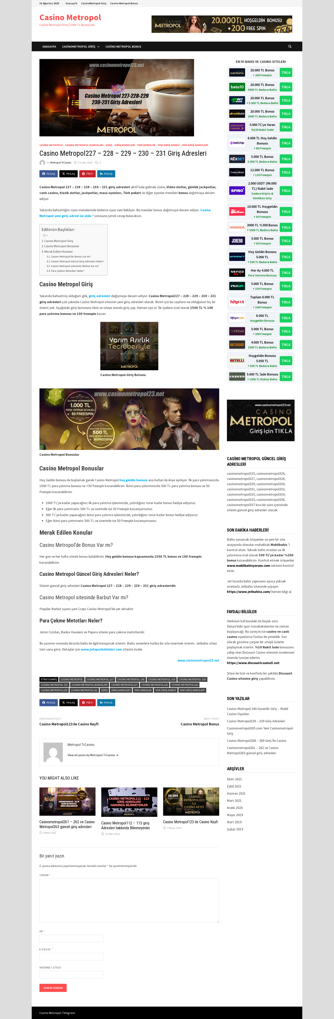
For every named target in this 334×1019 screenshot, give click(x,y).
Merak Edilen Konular (58, 251)
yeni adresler (146, 145)
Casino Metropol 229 (161, 679)
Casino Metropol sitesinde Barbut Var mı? (75, 266)
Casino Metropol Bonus (124, 3)
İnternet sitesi (50, 967)
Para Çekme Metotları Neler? (67, 271)
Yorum (45, 875)
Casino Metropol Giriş (58, 241)
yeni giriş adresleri (195, 145)
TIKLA (286, 72)
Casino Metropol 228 (131, 679)
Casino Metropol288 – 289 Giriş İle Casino (256, 740)
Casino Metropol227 (124, 684)
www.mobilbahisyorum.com (248, 565)
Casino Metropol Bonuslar (61, 246)
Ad (42, 931)
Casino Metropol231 (84, 690)
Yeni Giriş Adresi (169, 145)
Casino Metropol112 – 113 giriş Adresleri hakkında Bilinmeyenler (125, 825)
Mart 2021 (234, 800)
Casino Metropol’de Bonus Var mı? (71, 256)
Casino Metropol (70, 17)
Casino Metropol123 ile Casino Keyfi (190, 822)
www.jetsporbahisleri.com (101, 649)
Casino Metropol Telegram (57, 1013)
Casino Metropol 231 (54, 684)
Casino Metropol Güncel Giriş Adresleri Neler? (77, 261)
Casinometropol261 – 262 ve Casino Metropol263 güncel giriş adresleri (67, 824)
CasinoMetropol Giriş (93, 3)
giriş (109, 145)
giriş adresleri (124, 145)
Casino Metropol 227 (100, 679)
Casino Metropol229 (185, 684)
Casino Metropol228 (154, 684)
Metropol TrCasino (60, 162)
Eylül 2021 (234, 786)
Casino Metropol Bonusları (84, 145)
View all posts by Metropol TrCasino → (93, 755)
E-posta (46, 949)
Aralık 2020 (235, 807)
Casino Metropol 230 (192, 679)
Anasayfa (71, 3)
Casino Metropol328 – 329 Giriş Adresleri (256, 721)
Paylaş (51, 173)
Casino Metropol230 (54, 690)
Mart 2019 (234, 822)
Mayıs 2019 (235, 815)
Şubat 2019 (235, 829)
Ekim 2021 (234, 779)
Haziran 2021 (236, 793)
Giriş (104, 690)
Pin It (89, 173)
